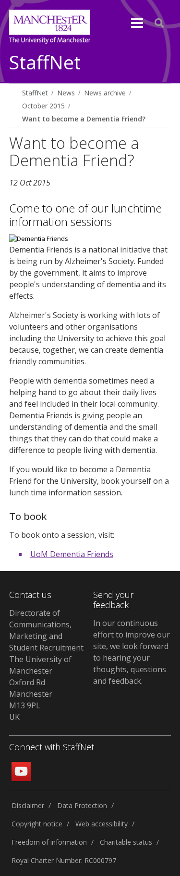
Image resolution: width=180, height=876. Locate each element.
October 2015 (43, 105)
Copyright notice (37, 823)
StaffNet (45, 63)
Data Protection (82, 805)
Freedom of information (49, 842)
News (66, 92)
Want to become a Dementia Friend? (83, 118)
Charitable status (126, 842)
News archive (105, 92)
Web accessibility (101, 823)
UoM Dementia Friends (71, 554)
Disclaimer (28, 805)
